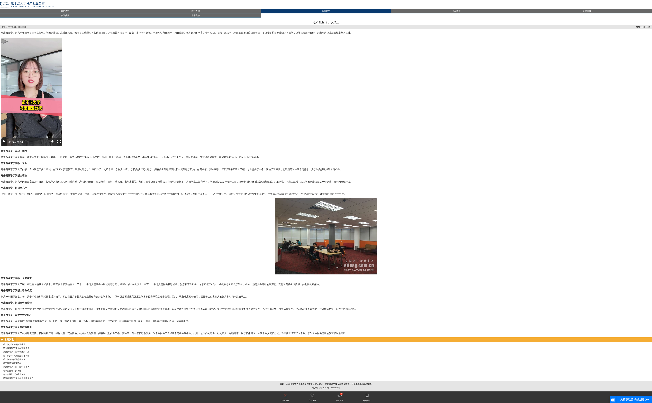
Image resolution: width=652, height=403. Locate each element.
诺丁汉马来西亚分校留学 (14, 359)
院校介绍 (196, 11)
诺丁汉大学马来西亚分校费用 (16, 356)
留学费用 (65, 15)
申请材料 (587, 11)
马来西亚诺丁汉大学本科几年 (16, 352)
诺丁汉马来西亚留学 (12, 363)
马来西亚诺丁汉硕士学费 (14, 374)
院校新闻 (12, 27)
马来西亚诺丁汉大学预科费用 (16, 348)
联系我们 (196, 15)
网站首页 (65, 11)
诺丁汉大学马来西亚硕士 (14, 344)
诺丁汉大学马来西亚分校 (28, 3)
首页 (4, 27)
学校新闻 (326, 11)
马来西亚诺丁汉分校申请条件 (16, 367)
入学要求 (456, 11)
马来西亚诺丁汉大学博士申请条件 (18, 378)
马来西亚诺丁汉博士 (12, 371)
